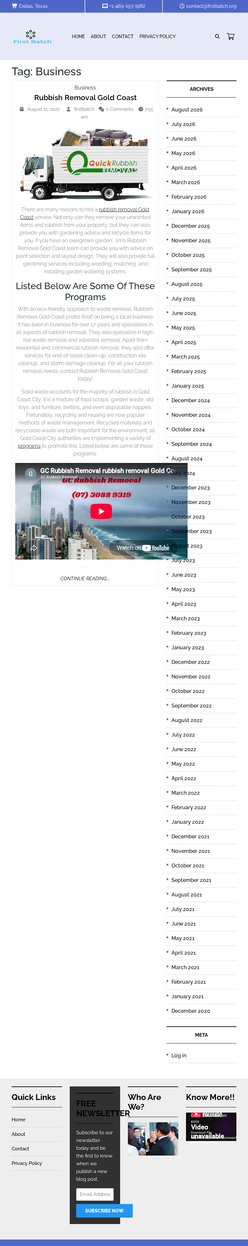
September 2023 (191, 531)
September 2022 (191, 706)
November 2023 (191, 502)
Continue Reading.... (85, 578)
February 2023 (188, 633)
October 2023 (188, 517)
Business (85, 88)
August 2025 (186, 284)
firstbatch (85, 109)
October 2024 (188, 429)
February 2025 (188, 371)
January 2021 (187, 996)
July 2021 (182, 909)
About (98, 36)
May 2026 (183, 153)
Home (78, 36)
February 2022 (188, 807)
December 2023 (190, 488)
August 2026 (187, 110)
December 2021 (190, 836)
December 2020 (190, 1011)
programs (29, 446)
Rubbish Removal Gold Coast (85, 97)
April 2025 (183, 342)
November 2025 (191, 240)
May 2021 (182, 938)
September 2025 (191, 270)
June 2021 (183, 924)
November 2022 (191, 677)
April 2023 (183, 604)
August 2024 (186, 458)
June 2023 (183, 575)
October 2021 (187, 866)
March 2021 (185, 967)
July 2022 (183, 735)
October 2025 (188, 255)
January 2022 (187, 822)
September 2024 (191, 444)
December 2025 (190, 226)
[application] (211, 1127)
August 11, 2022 (44, 110)
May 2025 (183, 328)
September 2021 (191, 880)
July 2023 (183, 560)
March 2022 (185, 793)
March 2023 (185, 618)
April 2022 (183, 778)
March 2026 (185, 182)
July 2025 (183, 299)
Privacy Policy (158, 36)
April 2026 (184, 168)
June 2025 (183, 313)
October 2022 (188, 691)
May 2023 (183, 589)
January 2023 (187, 647)
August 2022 (186, 720)
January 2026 (187, 211)
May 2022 (183, 764)
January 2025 (187, 386)
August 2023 (186, 546)
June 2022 (183, 749)
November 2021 (190, 851)
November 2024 (191, 415)
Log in (178, 1055)
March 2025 (185, 357)
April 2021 (183, 953)
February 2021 (188, 982)
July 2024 (183, 473)
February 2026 (189, 197)
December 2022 (190, 662)
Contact (123, 36)
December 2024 (190, 400)
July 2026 (183, 124)
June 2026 (184, 139)
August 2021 (186, 895)
